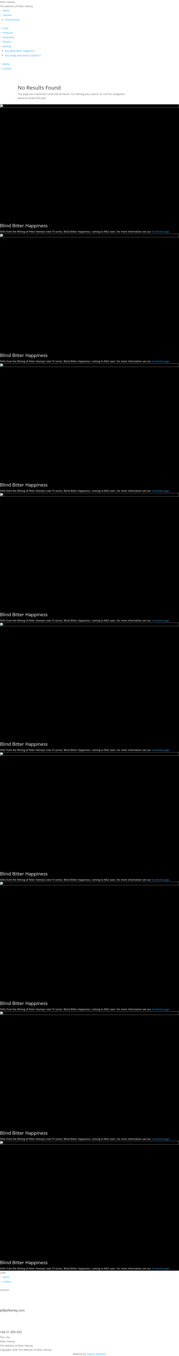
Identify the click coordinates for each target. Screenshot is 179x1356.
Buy (19, 51)
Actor (5, 28)
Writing (6, 46)
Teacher (7, 15)
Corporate (8, 37)
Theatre (7, 41)
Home (5, 10)
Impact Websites (96, 1354)
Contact (6, 68)
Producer (7, 32)
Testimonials (12, 19)
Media (6, 64)
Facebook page (160, 231)
